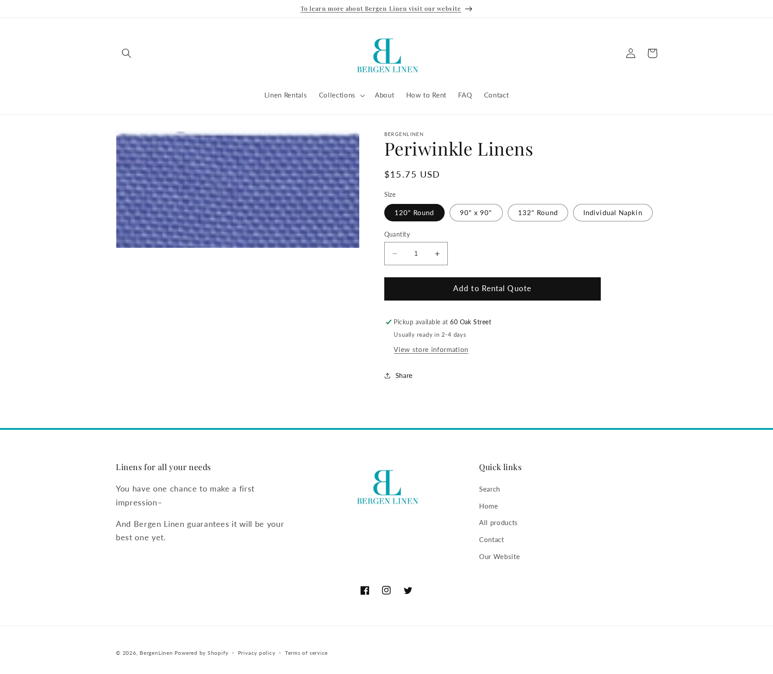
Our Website (499, 556)
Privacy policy (257, 652)
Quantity (397, 234)
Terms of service (306, 652)
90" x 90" (476, 212)
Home (488, 506)
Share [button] (404, 375)
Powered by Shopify (201, 652)
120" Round (414, 212)
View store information (431, 349)
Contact (491, 539)
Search (489, 489)
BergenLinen (156, 652)
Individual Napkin (612, 212)
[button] (126, 53)
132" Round (538, 212)
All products (498, 522)
